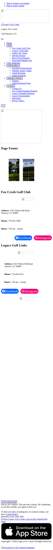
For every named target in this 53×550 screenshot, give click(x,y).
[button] (9, 45)
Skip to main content (15, 6)
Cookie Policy (12, 514)
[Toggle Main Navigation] (3, 105)
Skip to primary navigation (18, 3)
